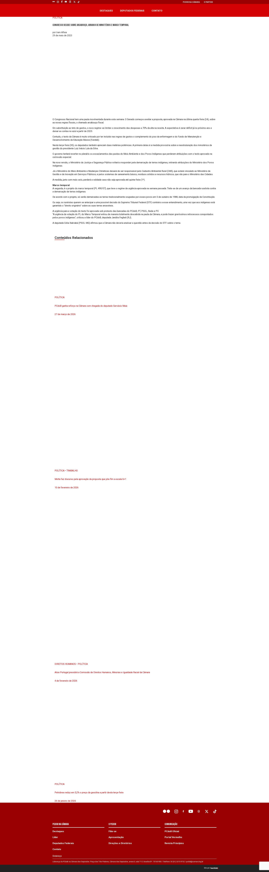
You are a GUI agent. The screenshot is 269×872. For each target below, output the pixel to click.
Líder (55, 837)
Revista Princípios (174, 843)
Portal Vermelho (173, 837)
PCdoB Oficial (172, 831)
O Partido (208, 2)
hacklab (214, 868)
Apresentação (116, 837)
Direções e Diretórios (120, 843)
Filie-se (112, 831)
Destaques (106, 10)
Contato (157, 10)
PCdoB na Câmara (191, 2)
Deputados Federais (132, 10)
